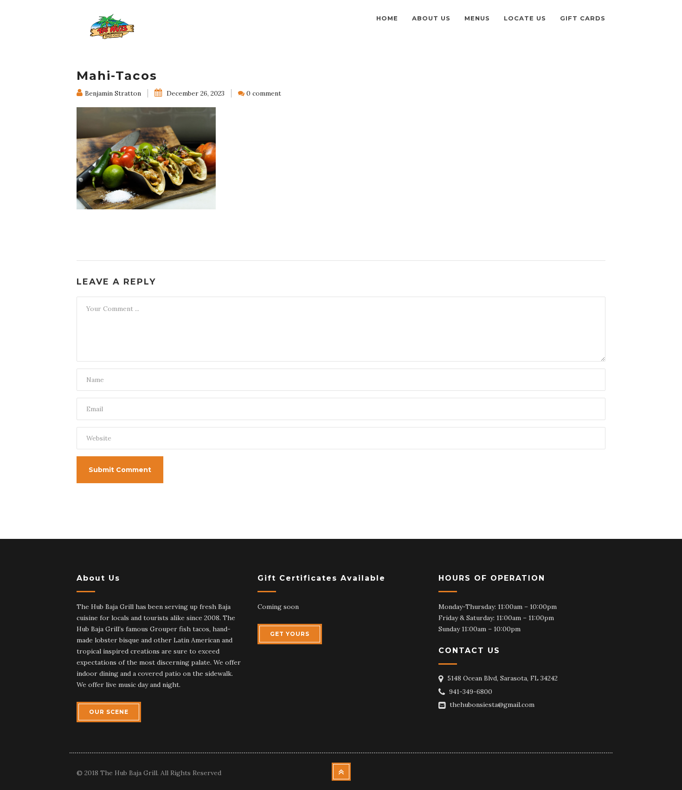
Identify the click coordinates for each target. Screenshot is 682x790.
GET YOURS (289, 633)
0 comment (263, 93)
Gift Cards (582, 18)
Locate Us (525, 18)
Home (387, 18)
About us (431, 18)
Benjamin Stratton (113, 93)
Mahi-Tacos (117, 75)
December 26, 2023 (195, 93)
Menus (477, 18)
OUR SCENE (109, 711)
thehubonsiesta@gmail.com (492, 704)
